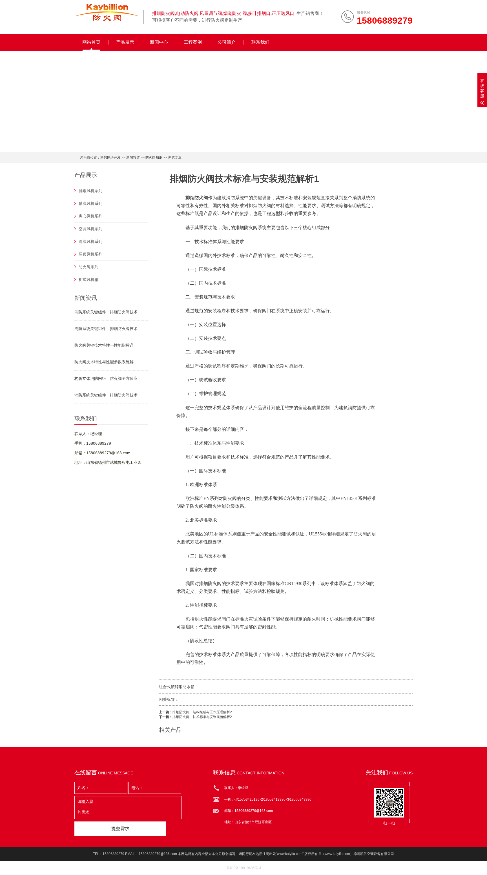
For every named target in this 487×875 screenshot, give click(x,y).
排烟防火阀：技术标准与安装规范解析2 (202, 717)
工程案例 (193, 42)
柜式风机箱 (88, 279)
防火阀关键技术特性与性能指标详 (104, 345)
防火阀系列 (88, 267)
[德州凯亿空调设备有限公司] (106, 12)
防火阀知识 (153, 158)
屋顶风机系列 (90, 254)
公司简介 (227, 42)
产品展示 (125, 42)
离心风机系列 (90, 216)
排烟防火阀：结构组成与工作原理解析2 (202, 712)
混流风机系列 (90, 241)
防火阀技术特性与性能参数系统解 (104, 362)
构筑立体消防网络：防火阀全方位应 (106, 378)
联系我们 (260, 42)
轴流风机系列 (90, 203)
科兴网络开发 (110, 158)
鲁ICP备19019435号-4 (244, 868)
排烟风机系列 (90, 191)
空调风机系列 (90, 229)
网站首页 (91, 42)
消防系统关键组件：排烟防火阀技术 (106, 312)
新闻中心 (159, 42)
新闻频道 (133, 158)
